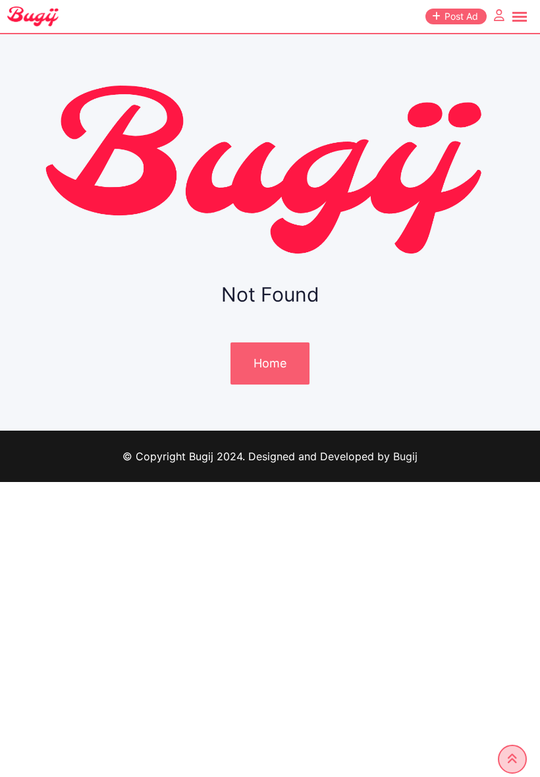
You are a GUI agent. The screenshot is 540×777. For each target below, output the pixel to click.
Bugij (405, 456)
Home (270, 363)
